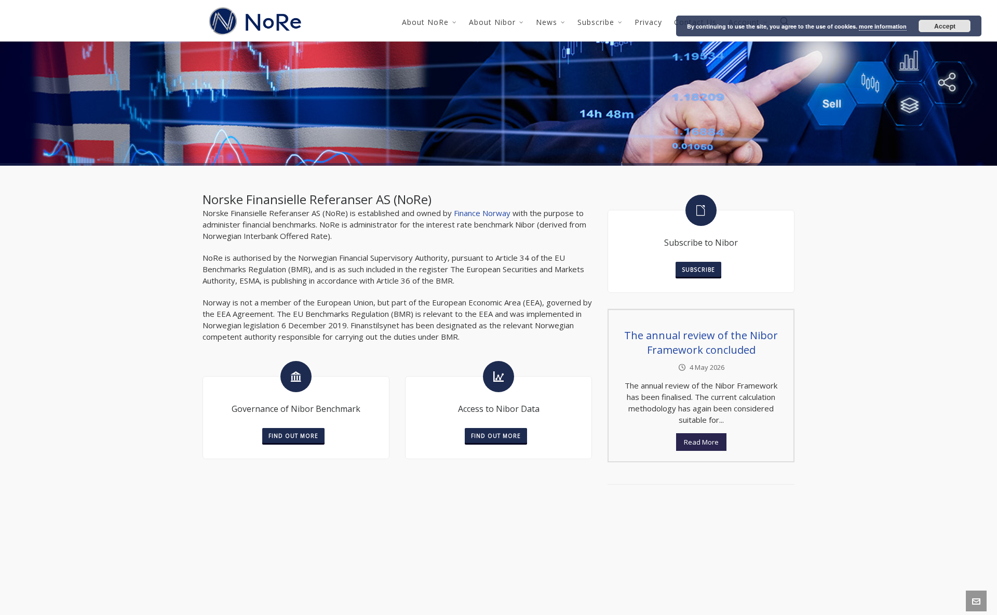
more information (883, 26)
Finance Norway (482, 213)
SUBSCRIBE (698, 269)
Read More (701, 442)
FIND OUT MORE (293, 435)
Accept (944, 26)
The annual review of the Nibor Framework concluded (701, 342)
